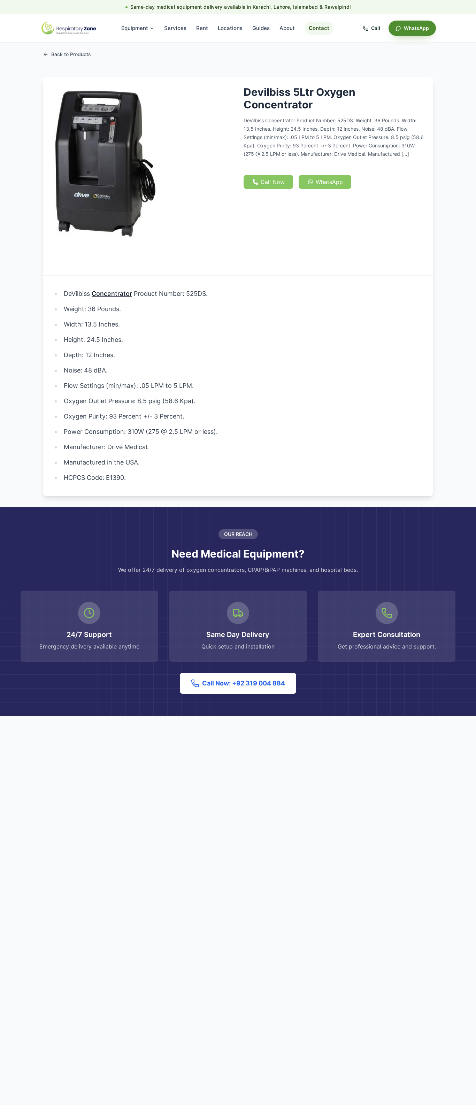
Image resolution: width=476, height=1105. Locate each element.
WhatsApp (416, 28)
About (287, 28)
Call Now (272, 181)
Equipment (134, 28)
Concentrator (112, 293)
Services (175, 28)
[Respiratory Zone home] (68, 28)
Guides (261, 28)
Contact (319, 28)
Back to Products (71, 54)
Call (375, 28)
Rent (202, 28)
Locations (230, 28)
